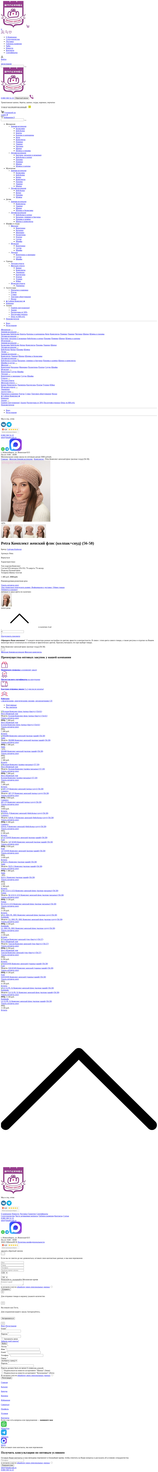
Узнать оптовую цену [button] (10, 585)
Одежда (4, 378)
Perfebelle (5, 917)
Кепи (18, 137)
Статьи (66, 1216)
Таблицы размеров (14, 44)
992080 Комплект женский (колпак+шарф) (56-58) (29, 740)
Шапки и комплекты (24, 221)
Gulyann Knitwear (14, 549)
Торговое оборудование (21, 297)
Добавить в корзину (9, 590)
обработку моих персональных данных (33, 1287)
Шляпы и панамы (23, 151)
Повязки (19, 142)
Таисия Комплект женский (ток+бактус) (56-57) (28, 944)
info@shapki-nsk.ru (8, 437)
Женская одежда (18, 266)
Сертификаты (12, 53)
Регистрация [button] (11, 325)
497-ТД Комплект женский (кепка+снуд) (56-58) (28, 793)
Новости (9, 48)
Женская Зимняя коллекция (12, 652)
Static (3, 738)
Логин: (4, 1347)
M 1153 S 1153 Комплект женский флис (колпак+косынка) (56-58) (36, 895)
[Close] (3, 649)
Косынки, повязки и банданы (28, 217)
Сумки (14, 294)
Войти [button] (3, 59)
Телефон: (5, 1355)
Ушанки (19, 144)
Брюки (18, 268)
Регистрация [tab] (11, 1326)
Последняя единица (19, 314)
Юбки (18, 281)
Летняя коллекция (18, 153)
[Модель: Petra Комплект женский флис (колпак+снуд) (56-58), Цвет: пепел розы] (6, 537)
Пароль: (5, 1363)
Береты (19, 133)
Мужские (15, 244)
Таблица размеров (46, 1216)
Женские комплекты (33, 652)
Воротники (20, 228)
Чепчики (19, 146)
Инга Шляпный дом (9, 714)
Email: (4, 1352)
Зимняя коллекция (18, 126)
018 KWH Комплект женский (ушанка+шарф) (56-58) (30, 968)
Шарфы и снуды (8, 363)
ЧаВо (8, 46)
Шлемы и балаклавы (24, 210)
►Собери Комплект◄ (15, 301)
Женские (14, 226)
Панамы (19, 159)
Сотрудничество (13, 39)
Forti (3, 840)
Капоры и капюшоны (25, 135)
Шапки (19, 148)
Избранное (9, 117)
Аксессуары (6, 392)
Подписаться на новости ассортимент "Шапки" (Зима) (27, 1370)
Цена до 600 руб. (18, 317)
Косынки (19, 230)
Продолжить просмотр (10, 636)
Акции (14, 310)
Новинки (10, 303)
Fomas (3, 893)
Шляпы (19, 197)
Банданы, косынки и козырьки (28, 155)
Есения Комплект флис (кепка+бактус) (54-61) (27, 716)
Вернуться (5, 558)
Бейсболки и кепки (24, 157)
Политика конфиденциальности (31, 1242)
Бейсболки (20, 131)
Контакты (10, 50)
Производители (12, 319)
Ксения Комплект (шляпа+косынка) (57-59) (26, 769)
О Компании (11, 37)
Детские (14, 252)
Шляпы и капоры (23, 166)
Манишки (20, 232)
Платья (19, 277)
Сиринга (4, 791)
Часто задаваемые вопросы (26, 1216)
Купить (4, 733)
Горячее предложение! (20, 308)
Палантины (21, 235)
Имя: (3, 1349)
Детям (3, 352)
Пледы (14, 292)
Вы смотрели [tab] (11, 707)
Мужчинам (5, 341)
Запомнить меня (11, 1339)
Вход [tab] (3, 1326)
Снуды (18, 239)
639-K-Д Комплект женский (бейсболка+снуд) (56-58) (31, 818)
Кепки (18, 177)
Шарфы (19, 241)
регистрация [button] (6, 64)
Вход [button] (8, 323)
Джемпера (20, 272)
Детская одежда (17, 263)
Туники (19, 279)
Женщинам (5, 330)
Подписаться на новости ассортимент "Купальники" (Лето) (29, 1373)
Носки (13, 299)
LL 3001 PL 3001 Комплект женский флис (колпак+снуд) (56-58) (35, 919)
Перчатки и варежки (19, 290)
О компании (6, 1214)
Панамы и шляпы (23, 219)
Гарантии (32, 1214)
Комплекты (20, 140)
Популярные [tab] (11, 705)
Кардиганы (20, 275)
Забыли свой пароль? (10, 1341)
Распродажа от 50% (19, 312)
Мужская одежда (18, 283)
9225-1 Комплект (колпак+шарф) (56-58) (25, 866)
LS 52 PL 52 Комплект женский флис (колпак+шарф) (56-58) (33, 992)
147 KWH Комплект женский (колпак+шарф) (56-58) (30, 842)
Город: (4, 1358)
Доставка (10, 41)
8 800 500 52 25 (7, 98)
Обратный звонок (21, 98)
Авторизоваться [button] (8, 1318)
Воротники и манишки (25, 255)
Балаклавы (20, 128)
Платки (19, 237)
